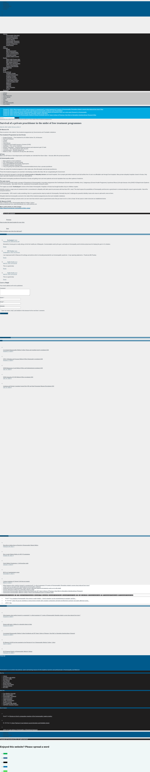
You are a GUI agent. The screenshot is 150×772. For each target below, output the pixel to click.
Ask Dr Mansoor (7, 735)
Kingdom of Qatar (11, 76)
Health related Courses (12, 56)
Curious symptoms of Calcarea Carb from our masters (16, 581)
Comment (2, 288)
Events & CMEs (7, 679)
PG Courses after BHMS (10, 703)
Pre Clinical (6, 680)
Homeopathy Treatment (9, 696)
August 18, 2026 (7, 625)
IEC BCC (5, 687)
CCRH (18, 595)
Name (2, 297)
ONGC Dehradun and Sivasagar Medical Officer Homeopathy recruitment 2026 (23, 359)
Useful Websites (7, 699)
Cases (5, 98)
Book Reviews (7, 683)
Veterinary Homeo (11, 55)
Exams (5, 58)
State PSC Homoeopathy (13, 63)
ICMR (77, 595)
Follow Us (6, 7)
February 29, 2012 (8, 546)
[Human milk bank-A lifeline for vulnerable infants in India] (6, 621)
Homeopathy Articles (12, 37)
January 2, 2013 (7, 564)
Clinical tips (6, 681)
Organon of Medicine (12, 38)
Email (2, 302)
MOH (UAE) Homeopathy (13, 60)
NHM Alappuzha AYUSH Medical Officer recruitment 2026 (18, 377)
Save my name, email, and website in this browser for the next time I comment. (23, 310)
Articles (5, 34)
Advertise (5, 733)
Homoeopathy (45, 595)
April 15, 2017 (4, 127)
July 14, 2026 (7, 369)
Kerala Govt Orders (8, 684)
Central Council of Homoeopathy (27, 595)
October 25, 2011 (8, 555)
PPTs (4, 70)
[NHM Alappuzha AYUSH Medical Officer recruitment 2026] (6, 374)
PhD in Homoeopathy (12, 52)
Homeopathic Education (13, 35)
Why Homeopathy (8, 695)
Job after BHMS (84, 595)
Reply (4, 246)
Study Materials (7, 67)
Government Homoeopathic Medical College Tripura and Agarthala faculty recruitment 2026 (26, 350)
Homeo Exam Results (12, 66)
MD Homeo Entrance (12, 62)
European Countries (11, 79)
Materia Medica (10, 39)
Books (5, 94)
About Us (5, 732)
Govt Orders (6, 104)
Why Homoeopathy (8, 102)
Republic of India (11, 73)
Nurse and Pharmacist (12, 53)
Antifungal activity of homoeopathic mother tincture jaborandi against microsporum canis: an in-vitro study (32, 588)
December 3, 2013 (8, 573)
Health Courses (7, 702)
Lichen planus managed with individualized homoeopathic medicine (22, 586)
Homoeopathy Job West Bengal (55, 595)
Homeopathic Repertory (12, 41)
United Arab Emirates (12, 74)
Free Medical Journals (9, 693)
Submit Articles (7, 6)
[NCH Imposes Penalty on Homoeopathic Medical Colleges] (6, 648)
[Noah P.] (5, 713)
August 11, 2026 (7, 351)
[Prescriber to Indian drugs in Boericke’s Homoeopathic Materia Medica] (6, 542)
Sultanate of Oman (11, 77)
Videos (5, 93)
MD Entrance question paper (94, 595)
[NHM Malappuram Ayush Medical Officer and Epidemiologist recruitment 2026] (6, 365)
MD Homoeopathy (11, 51)
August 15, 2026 (7, 634)
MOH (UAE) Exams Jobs (13, 59)
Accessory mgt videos (9, 677)
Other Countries (10, 87)
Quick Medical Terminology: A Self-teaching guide (15, 563)
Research (6, 90)
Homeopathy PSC (38, 595)
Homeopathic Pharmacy (13, 42)
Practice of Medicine (12, 44)
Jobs (4, 46)
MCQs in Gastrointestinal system (11, 572)
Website (2, 306)
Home (4, 2)
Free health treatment (9, 213)
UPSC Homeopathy (8, 700)
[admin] (5, 727)
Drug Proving (10, 45)
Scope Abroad (7, 72)
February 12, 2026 (8, 653)
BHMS (8, 49)
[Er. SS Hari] (5, 720)
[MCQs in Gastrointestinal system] (6, 569)
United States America (12, 80)
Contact (5, 9)
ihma (80, 595)
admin (9, 127)
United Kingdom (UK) (12, 81)
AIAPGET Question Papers (10, 704)
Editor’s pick (3, 606)
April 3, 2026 (6, 643)
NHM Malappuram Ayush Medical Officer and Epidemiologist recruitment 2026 (23, 368)
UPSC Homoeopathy (12, 65)
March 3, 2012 (7, 582)
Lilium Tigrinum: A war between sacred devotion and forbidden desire (30, 723)
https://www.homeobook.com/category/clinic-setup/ (15, 208)
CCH (15, 595)
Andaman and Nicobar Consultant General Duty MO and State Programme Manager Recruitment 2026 (28, 386)
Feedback (6, 736)
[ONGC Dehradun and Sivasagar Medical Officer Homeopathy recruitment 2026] (6, 356)
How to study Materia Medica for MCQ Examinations (16, 554)
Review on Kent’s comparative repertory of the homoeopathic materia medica (31, 716)
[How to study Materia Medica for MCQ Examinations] (6, 551)
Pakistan (8, 84)
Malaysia (8, 83)
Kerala (8, 88)
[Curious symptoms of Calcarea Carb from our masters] (6, 578)
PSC (101, 595)
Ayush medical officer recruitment (7, 595)
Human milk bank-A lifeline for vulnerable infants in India (18, 589)
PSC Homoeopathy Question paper (110, 595)
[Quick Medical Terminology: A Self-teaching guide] (6, 560)
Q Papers (5, 69)
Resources (6, 4)
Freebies (5, 101)
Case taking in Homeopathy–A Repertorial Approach (23, 729)
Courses (5, 48)
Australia (8, 86)
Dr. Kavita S (10, 240)
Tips (4, 100)
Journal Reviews (7, 697)
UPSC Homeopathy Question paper (125, 595)
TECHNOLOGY (7, 95)
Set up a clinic (16, 127)
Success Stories (7, 686)
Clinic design (6, 97)
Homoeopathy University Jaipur (69, 595)
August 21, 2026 (7, 616)
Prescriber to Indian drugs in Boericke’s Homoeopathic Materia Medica (20, 545)
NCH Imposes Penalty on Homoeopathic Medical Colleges (17, 651)
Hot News (6, 3)
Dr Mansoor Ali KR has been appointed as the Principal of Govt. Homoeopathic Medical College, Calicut (29, 642)
